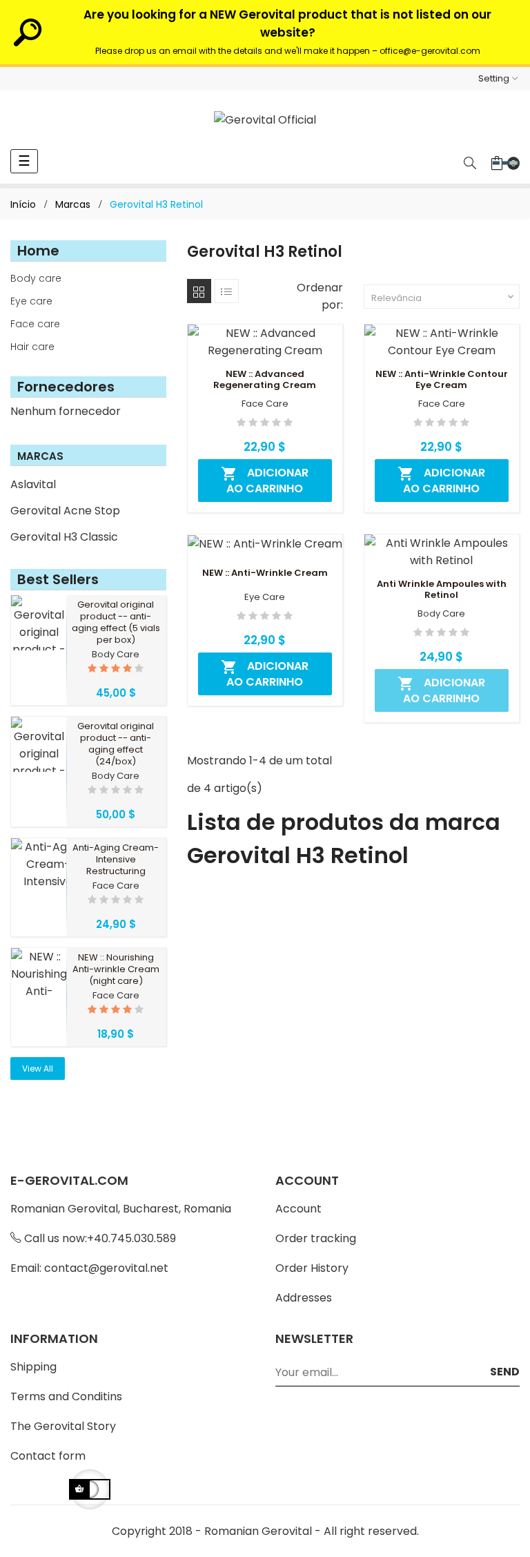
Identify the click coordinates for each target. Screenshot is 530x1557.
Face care (35, 324)
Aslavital (33, 484)
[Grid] (199, 291)
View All (37, 1068)
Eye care (31, 301)
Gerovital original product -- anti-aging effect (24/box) (115, 743)
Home (38, 250)
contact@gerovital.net (106, 1268)
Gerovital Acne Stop (65, 511)
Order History (312, 1268)
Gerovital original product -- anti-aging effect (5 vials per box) (116, 622)
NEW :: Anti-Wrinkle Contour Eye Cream (441, 380)
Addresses (303, 1298)
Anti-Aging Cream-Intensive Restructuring (115, 859)
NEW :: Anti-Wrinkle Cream (265, 573)
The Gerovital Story (63, 1426)
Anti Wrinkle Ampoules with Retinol (442, 590)
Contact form (48, 1456)
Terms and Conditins (66, 1396)
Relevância (443, 297)
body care (115, 654)
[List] (227, 291)
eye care (264, 597)
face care (115, 885)
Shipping (33, 1367)
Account (298, 1209)
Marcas (40, 456)
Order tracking (315, 1238)
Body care (35, 278)
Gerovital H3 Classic (64, 537)
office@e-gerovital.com (430, 51)
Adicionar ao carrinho (264, 480)
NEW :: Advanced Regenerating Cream (264, 380)
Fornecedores (66, 386)
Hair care (32, 347)
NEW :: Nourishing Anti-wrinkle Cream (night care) (115, 969)
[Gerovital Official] (265, 119)
